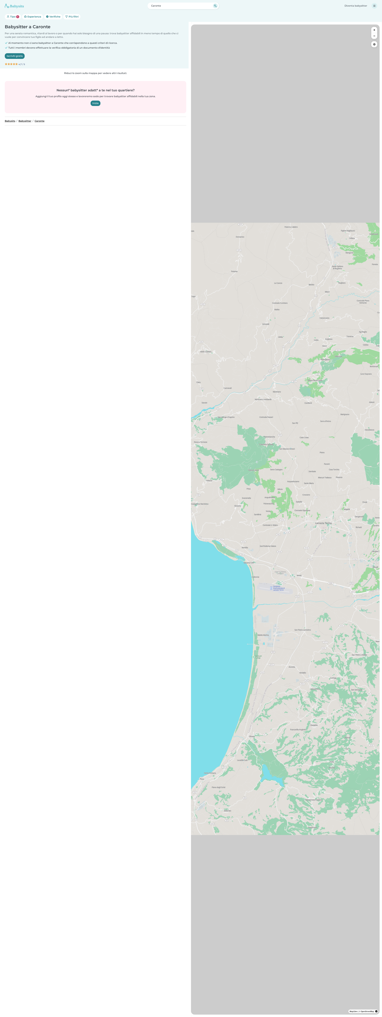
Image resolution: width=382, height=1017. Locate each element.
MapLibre (354, 1011)
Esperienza (34, 16)
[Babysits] (14, 5)
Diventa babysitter (356, 5)
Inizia (95, 103)
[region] (285, 520)
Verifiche (54, 16)
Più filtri (73, 16)
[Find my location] (374, 44)
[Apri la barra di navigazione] (374, 6)
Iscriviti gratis (15, 56)
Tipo (14, 16)
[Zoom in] (374, 30)
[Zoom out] (374, 36)
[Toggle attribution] (376, 1011)
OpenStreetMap (367, 1011)
